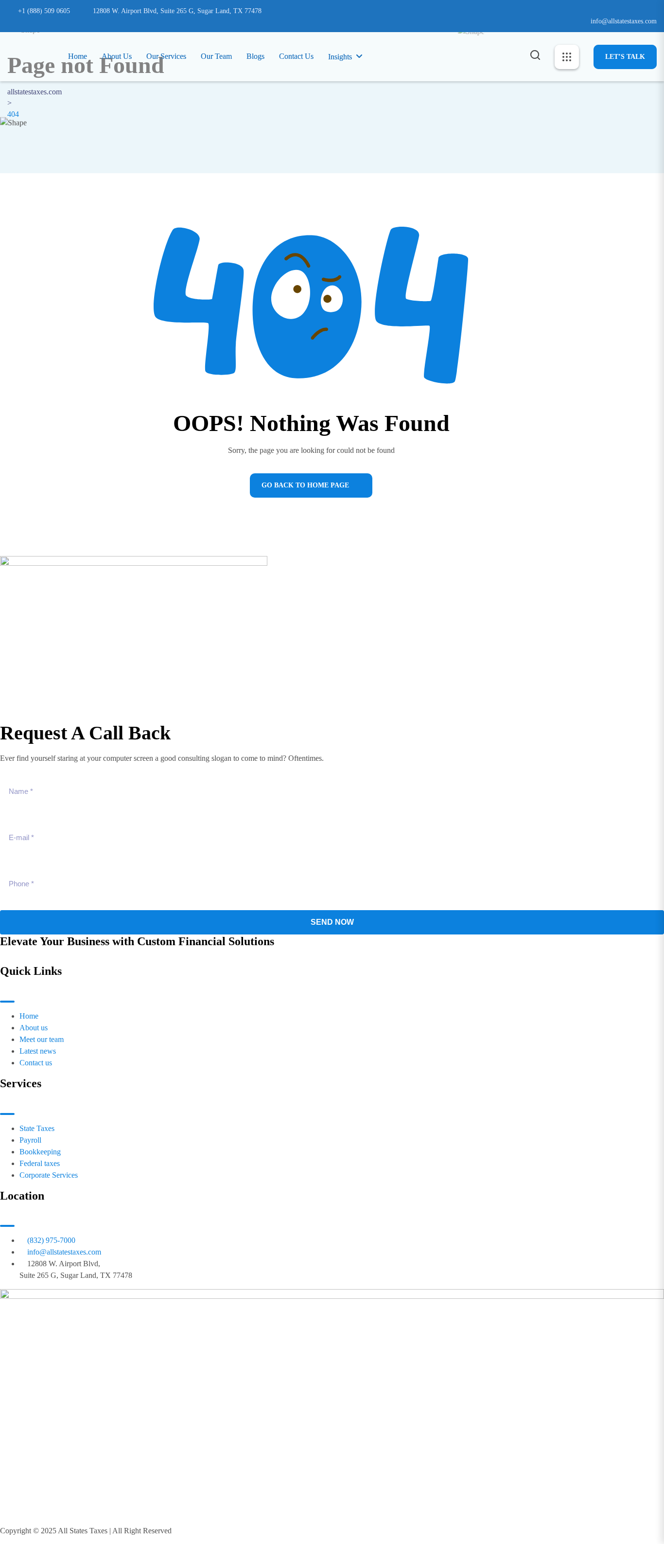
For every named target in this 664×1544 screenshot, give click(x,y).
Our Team (216, 56)
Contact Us (296, 56)
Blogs (255, 56)
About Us (117, 56)
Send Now (332, 922)
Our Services (166, 56)
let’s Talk (625, 56)
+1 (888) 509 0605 (44, 11)
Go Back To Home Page (305, 485)
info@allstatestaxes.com (624, 21)
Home (77, 56)
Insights (340, 57)
